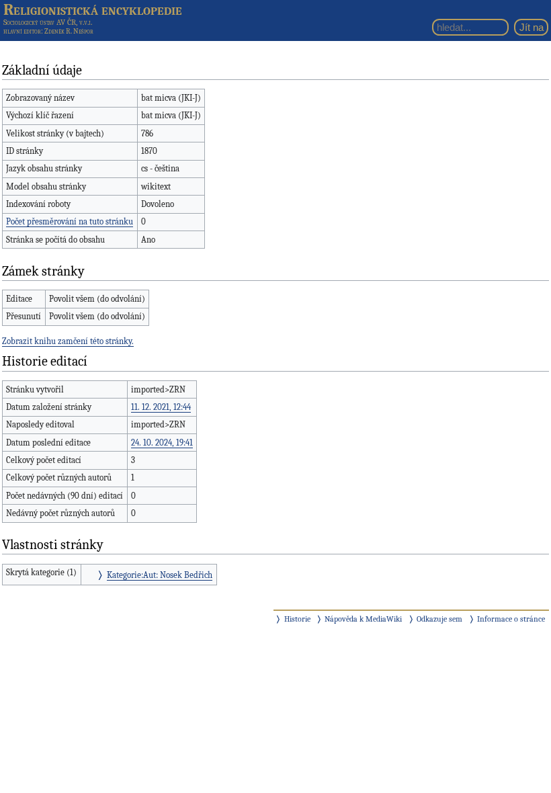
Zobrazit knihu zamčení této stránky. (68, 341)
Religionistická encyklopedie (92, 9)
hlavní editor (22, 31)
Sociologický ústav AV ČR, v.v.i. (47, 22)
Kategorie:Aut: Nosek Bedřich (159, 575)
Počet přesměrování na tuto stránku (69, 221)
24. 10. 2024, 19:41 (162, 442)
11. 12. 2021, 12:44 (161, 407)
